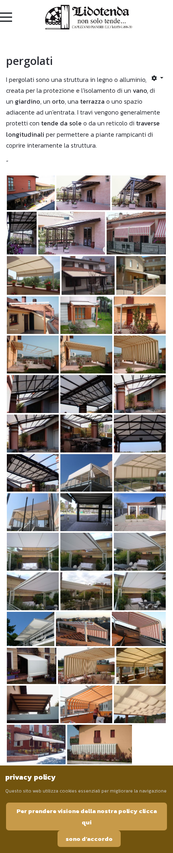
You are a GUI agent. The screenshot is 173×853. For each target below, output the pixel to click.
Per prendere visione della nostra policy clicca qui (86, 816)
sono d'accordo (89, 838)
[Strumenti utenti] (157, 78)
